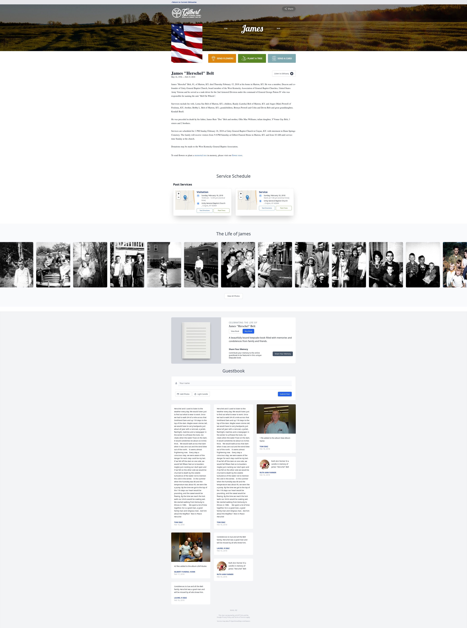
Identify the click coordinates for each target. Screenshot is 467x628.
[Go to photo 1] (188, 560)
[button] (185, 197)
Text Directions (205, 210)
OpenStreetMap (236, 621)
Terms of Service (240, 617)
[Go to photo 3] (190, 560)
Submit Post (285, 394)
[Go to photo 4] (192, 560)
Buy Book (248, 331)
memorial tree (200, 155)
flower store (237, 155)
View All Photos (233, 296)
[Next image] (207, 547)
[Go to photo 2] (189, 560)
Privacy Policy (226, 617)
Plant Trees (221, 210)
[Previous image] (173, 547)
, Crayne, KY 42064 (209, 205)
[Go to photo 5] (193, 560)
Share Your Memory (283, 354)
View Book (235, 331)
